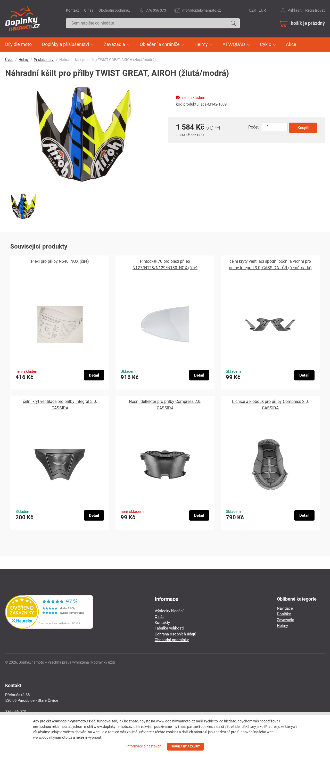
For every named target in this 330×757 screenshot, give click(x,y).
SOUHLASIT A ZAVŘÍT (185, 746)
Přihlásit (294, 10)
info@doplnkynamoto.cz (201, 10)
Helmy (24, 60)
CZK (252, 10)
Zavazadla (285, 620)
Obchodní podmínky (114, 10)
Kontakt (72, 10)
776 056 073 (156, 10)
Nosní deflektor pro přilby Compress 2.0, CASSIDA (165, 404)
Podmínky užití (103, 662)
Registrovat (315, 10)
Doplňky (284, 614)
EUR (262, 10)
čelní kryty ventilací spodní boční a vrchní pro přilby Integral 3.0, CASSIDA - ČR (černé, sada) (270, 264)
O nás (88, 10)
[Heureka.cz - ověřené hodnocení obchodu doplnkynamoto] (49, 627)
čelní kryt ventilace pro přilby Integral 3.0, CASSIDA (60, 404)
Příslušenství (44, 60)
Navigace (285, 608)
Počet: (254, 127)
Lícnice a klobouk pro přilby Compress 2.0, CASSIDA (270, 404)
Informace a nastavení (144, 746)
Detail (94, 375)
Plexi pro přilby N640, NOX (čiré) (60, 261)
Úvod (9, 60)
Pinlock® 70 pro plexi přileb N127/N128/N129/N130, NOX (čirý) (165, 264)
